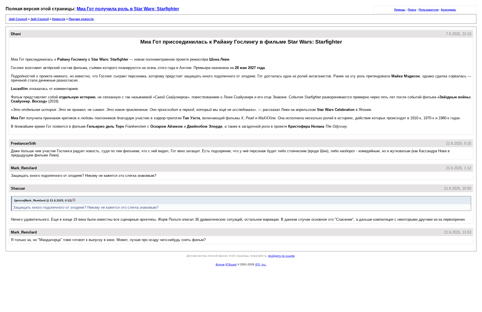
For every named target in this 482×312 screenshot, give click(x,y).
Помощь (399, 9)
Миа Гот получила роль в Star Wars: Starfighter (128, 8)
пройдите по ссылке (281, 255)
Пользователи (428, 9)
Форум (220, 264)
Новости (58, 19)
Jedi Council (18, 19)
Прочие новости (81, 19)
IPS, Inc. (260, 264)
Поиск (412, 9)
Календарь (448, 9)
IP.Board (231, 264)
